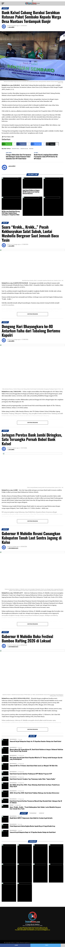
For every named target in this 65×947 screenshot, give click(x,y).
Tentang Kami (47, 942)
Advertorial (16, 148)
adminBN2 (11, 27)
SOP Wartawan (56, 942)
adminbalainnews (13, 548)
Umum (31, 148)
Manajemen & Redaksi (36, 942)
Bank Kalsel (24, 148)
